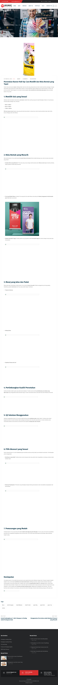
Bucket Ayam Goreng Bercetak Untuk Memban (39, 651)
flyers (3, 605)
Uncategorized (33, 78)
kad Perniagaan (10, 605)
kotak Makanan (19, 605)
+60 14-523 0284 (28, 672)
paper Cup (50, 605)
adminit (18, 78)
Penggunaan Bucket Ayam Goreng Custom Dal (39, 647)
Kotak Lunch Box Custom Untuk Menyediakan (39, 638)
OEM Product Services (5, 649)
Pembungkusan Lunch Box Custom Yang (14, 662)
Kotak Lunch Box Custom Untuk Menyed (14, 656)
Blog (16, 25)
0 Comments (25, 78)
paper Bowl (42, 605)
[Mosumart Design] (6, 5)
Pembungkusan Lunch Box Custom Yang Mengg (40, 642)
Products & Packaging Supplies (6, 646)
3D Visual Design (4, 644)
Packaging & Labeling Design (6, 639)
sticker (3, 608)
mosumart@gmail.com (11, 672)
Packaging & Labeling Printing (6, 641)
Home (12, 25)
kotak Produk (27, 605)
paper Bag (35, 605)
